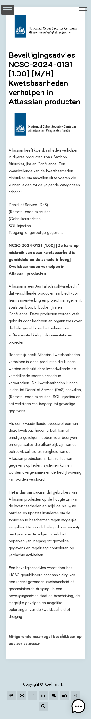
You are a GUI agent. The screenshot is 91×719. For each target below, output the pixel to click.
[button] (78, 706)
